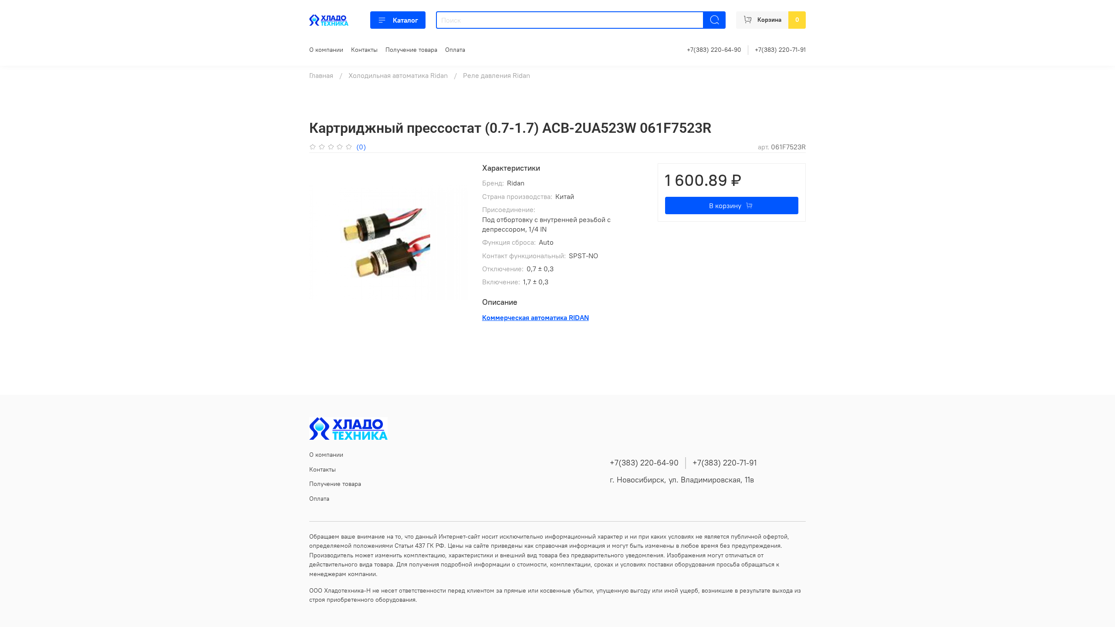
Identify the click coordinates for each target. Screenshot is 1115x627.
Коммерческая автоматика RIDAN (535, 317)
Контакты (364, 50)
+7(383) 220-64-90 (714, 50)
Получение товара (411, 50)
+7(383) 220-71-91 (780, 50)
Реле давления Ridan (496, 75)
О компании (326, 50)
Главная (321, 75)
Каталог (405, 20)
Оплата (455, 50)
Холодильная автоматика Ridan (398, 75)
